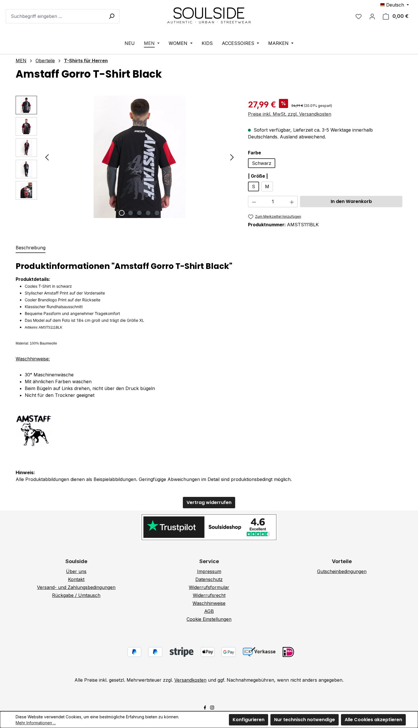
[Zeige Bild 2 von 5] (130, 213)
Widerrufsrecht (209, 595)
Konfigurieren (248, 719)
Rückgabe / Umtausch (76, 595)
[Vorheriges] (47, 157)
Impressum (209, 571)
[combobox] (62, 16)
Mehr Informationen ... (36, 722)
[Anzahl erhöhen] (292, 201)
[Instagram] (212, 707)
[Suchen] (111, 16)
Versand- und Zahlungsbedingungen (76, 587)
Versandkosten (190, 680)
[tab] (30, 248)
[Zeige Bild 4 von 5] (148, 213)
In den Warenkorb (351, 201)
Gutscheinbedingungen (342, 571)
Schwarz (261, 163)
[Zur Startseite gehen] (209, 15)
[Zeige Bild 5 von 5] (157, 213)
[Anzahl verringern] (254, 201)
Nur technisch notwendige (304, 719)
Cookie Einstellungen (209, 619)
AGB (209, 611)
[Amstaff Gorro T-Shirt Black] (139, 157)
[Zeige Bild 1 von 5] (121, 213)
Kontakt (76, 579)
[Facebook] (205, 707)
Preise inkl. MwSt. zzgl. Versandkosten (289, 114)
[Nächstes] (232, 157)
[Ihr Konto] (372, 16)
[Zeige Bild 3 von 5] (139, 213)
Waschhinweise (209, 603)
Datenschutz (209, 579)
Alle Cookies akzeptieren (373, 719)
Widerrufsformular (209, 587)
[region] (126, 157)
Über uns (76, 571)
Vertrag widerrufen (209, 502)
